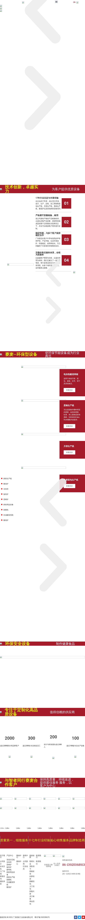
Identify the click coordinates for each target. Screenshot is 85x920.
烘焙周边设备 (8, 505)
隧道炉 (5, 484)
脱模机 (5, 510)
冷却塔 (5, 489)
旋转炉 (5, 494)
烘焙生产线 (7, 479)
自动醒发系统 (8, 515)
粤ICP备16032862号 (42, 917)
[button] (42, 98)
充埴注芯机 (11, 860)
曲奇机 (9, 870)
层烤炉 (5, 499)
